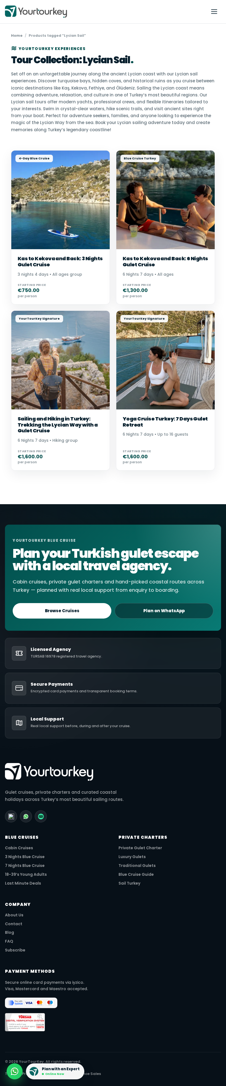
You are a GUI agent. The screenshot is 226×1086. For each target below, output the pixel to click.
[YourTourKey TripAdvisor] (41, 816)
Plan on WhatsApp (164, 611)
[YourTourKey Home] (103, 12)
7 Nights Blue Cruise (25, 865)
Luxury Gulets (132, 856)
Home (17, 35)
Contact (13, 924)
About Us (14, 915)
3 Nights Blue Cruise (25, 856)
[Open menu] (214, 12)
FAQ (9, 941)
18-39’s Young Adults (26, 874)
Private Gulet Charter (140, 848)
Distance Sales (86, 1073)
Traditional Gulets (137, 865)
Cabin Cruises (19, 848)
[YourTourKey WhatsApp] (26, 816)
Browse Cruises (62, 611)
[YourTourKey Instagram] (11, 816)
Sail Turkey (129, 883)
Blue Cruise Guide (136, 874)
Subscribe (15, 950)
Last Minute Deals (23, 883)
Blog (9, 932)
